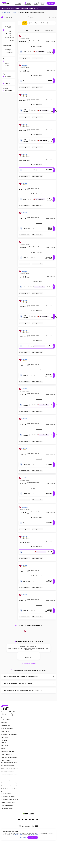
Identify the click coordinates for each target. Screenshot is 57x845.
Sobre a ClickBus (6, 720)
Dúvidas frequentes (6, 794)
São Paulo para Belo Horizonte (9, 777)
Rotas (14, 12)
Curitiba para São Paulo (7, 771)
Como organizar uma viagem (9, 757)
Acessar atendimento (5, 715)
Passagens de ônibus (6, 12)
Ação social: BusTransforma (9, 734)
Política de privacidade (35, 834)
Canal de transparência (7, 805)
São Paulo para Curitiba (7, 765)
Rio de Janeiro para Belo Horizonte (10, 780)
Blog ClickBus (5, 731)
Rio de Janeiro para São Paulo (9, 774)
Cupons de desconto (6, 754)
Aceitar (32, 837)
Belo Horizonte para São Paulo (9, 768)
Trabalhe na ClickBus (7, 728)
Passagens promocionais (8, 751)
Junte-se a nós (5, 737)
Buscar (51, 3)
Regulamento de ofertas (8, 797)
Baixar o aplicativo (6, 725)
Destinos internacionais (8, 803)
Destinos (3, 742)
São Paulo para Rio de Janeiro (9, 762)
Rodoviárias (4, 745)
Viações (3, 748)
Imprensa (4, 722)
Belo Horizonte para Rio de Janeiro (10, 783)
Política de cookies (18, 834)
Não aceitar (23, 837)
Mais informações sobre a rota (28, 663)
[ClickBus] (6, 3)
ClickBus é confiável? (7, 808)
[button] (39, 46)
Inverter (36, 8)
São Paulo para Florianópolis (9, 786)
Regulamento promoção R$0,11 (9, 800)
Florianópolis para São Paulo (9, 789)
